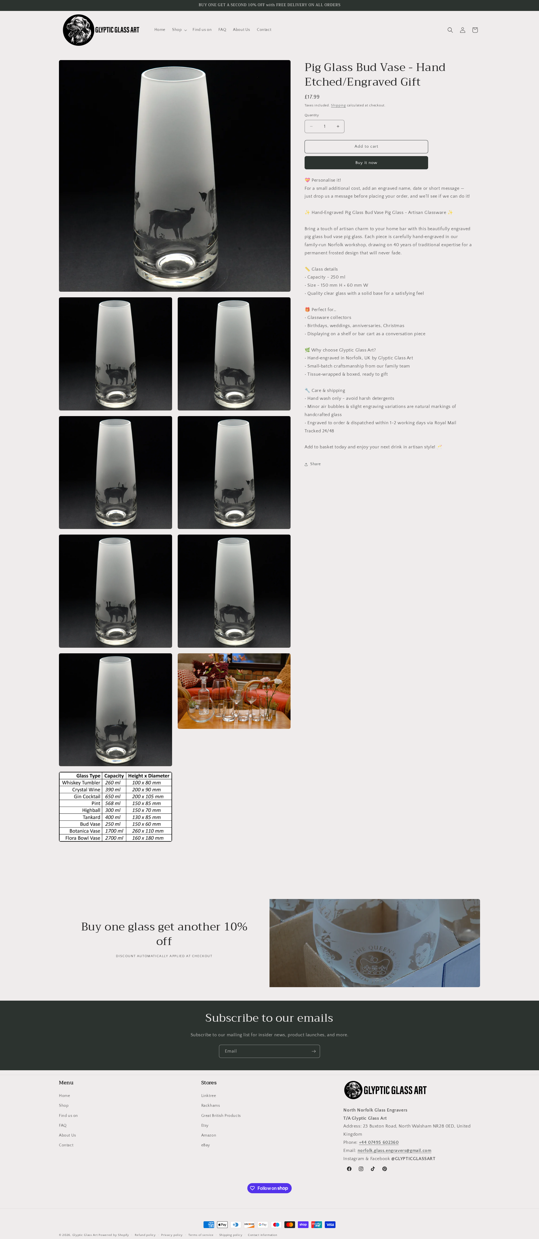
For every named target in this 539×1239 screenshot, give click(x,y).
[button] (179, 30)
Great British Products (221, 1115)
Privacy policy (172, 1234)
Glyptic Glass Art (85, 1235)
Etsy (205, 1125)
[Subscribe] (313, 1051)
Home (64, 1096)
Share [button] (315, 464)
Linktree (208, 1096)
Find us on (68, 1115)
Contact (66, 1145)
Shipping (338, 105)
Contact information (262, 1234)
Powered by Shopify (114, 1235)
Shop (63, 1106)
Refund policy (145, 1234)
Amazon (208, 1135)
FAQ (63, 1125)
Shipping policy (231, 1234)
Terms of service (201, 1234)
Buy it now (366, 162)
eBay (205, 1145)
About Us (67, 1135)
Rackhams (210, 1106)
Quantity (312, 115)
